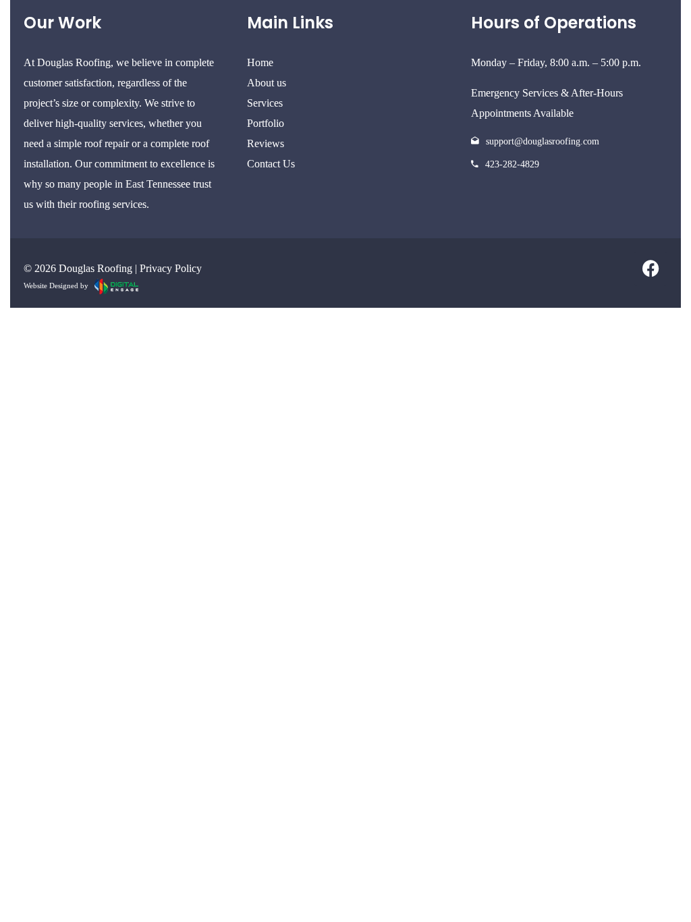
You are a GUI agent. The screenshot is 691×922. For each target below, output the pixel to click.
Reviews (265, 143)
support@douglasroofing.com (542, 141)
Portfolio (265, 123)
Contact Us (271, 163)
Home (260, 62)
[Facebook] (650, 269)
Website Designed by (59, 285)
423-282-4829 (512, 164)
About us (266, 82)
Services (265, 103)
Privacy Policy (171, 268)
